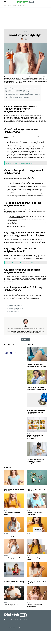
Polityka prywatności (9, 619)
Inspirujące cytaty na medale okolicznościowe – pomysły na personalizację (36, 412)
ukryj (21, 87)
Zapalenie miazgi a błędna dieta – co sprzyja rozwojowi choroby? (14, 582)
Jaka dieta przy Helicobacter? (14, 309)
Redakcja (28, 619)
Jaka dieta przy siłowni (11, 605)
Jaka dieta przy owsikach (34, 536)
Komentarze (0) (25, 339)
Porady (9, 5)
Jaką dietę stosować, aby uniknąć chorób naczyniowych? (36, 365)
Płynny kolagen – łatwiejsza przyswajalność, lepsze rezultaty (36, 388)
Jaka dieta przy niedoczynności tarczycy (14, 490)
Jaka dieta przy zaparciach (12, 536)
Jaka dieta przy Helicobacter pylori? (15, 305)
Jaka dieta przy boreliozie (13, 311)
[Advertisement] (25, 18)
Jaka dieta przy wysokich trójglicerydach (34, 605)
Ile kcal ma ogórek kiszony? (13, 306)
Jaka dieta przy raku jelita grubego (15, 308)
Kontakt (17, 619)
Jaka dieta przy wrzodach (12, 558)
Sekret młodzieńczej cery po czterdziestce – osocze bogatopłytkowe (35, 461)
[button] (5, 2)
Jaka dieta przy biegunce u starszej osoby (35, 513)
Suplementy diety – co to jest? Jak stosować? (36, 490)
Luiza (25, 38)
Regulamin (22, 619)
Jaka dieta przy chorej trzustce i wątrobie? (36, 582)
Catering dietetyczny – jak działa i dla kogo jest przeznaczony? (35, 436)
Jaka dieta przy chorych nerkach (34, 558)
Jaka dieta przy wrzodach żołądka (12, 513)
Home (5, 5)
